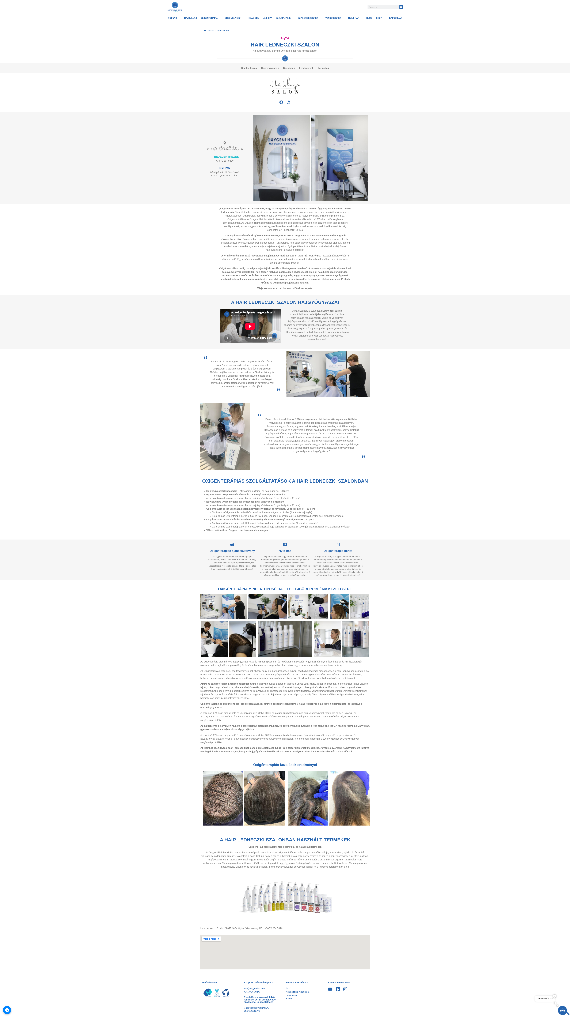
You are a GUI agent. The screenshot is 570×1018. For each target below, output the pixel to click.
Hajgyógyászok (270, 68)
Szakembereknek (308, 18)
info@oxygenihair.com (254, 988)
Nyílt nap (353, 18)
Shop (379, 18)
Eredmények (306, 68)
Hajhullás (190, 18)
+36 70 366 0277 (252, 992)
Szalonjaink (283, 18)
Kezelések (289, 68)
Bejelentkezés (249, 68)
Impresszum (292, 995)
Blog (369, 18)
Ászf (288, 988)
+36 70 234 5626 (225, 160)
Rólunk (172, 18)
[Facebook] (281, 102)
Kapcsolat (395, 18)
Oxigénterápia (209, 18)
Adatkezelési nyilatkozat (297, 992)
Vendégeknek (333, 18)
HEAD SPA (253, 18)
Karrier (289, 998)
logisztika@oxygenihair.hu (256, 1008)
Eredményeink (233, 18)
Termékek (323, 68)
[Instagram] (288, 102)
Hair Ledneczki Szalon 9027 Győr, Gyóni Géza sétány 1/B (225, 148)
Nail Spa (267, 18)
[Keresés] (401, 7)
